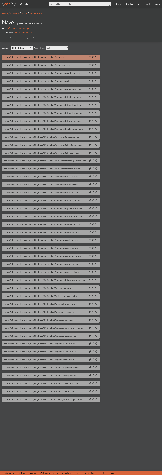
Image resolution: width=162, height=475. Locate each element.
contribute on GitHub (38, 473)
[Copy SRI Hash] (96, 57)
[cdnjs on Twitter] (21, 4)
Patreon (111, 473)
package (25, 28)
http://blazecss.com (23, 32)
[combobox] (22, 48)
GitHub (146, 4)
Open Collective (99, 473)
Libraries (129, 4)
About (118, 4)
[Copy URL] (90, 57)
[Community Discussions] (26, 4)
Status (157, 4)
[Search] (108, 4)
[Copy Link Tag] (93, 57)
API (138, 4)
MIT (4, 32)
